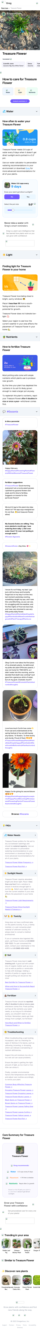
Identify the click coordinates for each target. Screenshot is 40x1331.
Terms (25, 1325)
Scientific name (8, 63)
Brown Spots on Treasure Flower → (19, 1103)
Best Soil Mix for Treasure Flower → (19, 982)
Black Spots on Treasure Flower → (18, 1100)
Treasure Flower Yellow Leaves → (18, 1115)
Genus (30, 63)
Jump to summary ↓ (20, 101)
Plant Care (4, 8)
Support (4, 1325)
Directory (20, 1327)
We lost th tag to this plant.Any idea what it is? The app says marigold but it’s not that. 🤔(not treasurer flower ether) (19, 510)
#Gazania (12, 411)
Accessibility (32, 1325)
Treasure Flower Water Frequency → (19, 862)
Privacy (18, 1325)
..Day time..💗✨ (18, 546)
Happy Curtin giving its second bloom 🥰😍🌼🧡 (20, 797)
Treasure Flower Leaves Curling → (18, 1112)
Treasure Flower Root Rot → (16, 866)
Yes (28, 197)
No (12, 197)
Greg (28, 168)
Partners (11, 1325)
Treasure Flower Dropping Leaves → (19, 1093)
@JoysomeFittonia (14, 13)
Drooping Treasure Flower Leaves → (19, 1090)
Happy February (20, 470)
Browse (20, 814)
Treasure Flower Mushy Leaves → (18, 1097)
